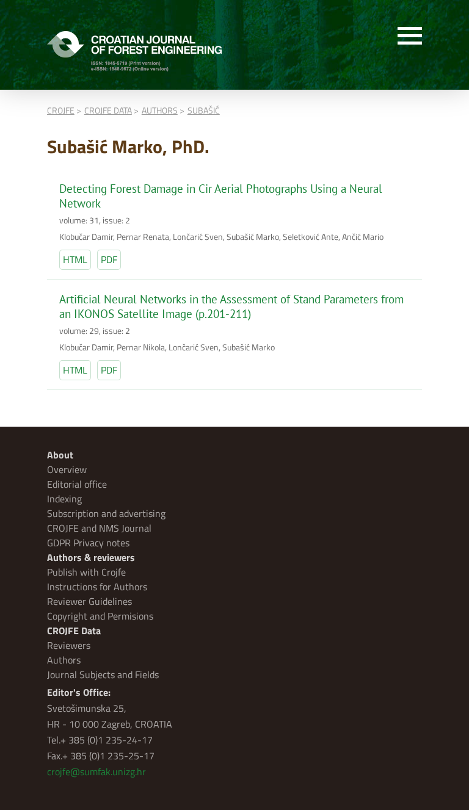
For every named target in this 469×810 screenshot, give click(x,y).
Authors (64, 660)
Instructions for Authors (97, 586)
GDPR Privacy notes (88, 542)
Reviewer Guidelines (89, 601)
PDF (109, 259)
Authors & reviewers (91, 557)
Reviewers (68, 645)
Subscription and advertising (106, 513)
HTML (75, 259)
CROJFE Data (74, 630)
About (60, 454)
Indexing (64, 498)
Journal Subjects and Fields (103, 674)
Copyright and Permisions (100, 616)
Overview (67, 469)
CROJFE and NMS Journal (99, 528)
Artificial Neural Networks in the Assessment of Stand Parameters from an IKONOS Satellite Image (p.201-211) (231, 306)
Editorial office (77, 484)
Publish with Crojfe (86, 572)
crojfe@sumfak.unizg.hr (96, 771)
